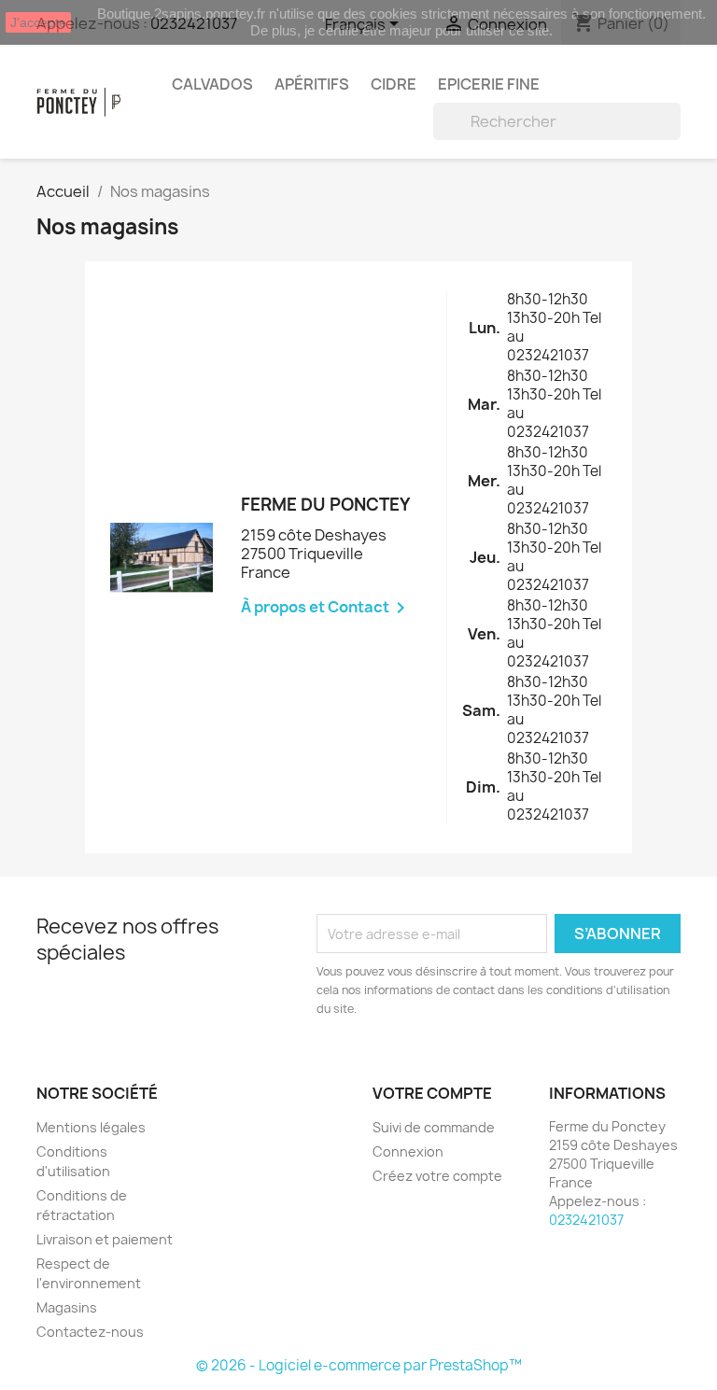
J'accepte (38, 22)
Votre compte (432, 1093)
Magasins (66, 1307)
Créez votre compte (437, 1176)
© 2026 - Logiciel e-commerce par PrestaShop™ (359, 1365)
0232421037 (586, 1220)
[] (673, 134)
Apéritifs (311, 84)
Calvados (212, 84)
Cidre (393, 84)
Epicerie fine (489, 84)
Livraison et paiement (104, 1239)
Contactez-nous (90, 1332)
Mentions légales (91, 1127)
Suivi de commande (434, 1127)
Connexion (408, 1151)
